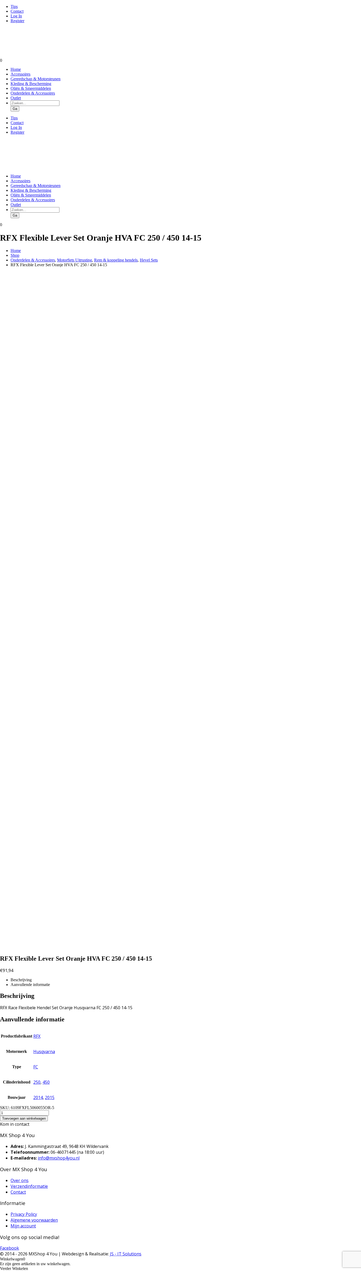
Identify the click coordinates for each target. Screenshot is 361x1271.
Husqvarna (44, 1051)
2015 (49, 1097)
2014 (38, 1097)
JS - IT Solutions (125, 1254)
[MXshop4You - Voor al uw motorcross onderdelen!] (33, 55)
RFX (36, 1036)
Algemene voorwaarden (34, 1220)
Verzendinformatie (29, 1186)
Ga (15, 109)
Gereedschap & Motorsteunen (36, 79)
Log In (16, 16)
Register (17, 20)
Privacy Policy (24, 1214)
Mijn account (23, 1226)
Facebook (9, 1248)
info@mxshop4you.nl (59, 1158)
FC (35, 1067)
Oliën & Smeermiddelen (31, 88)
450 (46, 1082)
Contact (17, 11)
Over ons (20, 1180)
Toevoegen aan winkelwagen (24, 1118)
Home (16, 69)
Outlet (16, 98)
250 (36, 1082)
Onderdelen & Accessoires (33, 93)
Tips (14, 6)
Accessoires (20, 74)
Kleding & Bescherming (31, 83)
